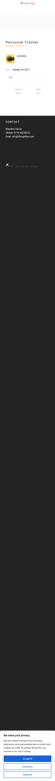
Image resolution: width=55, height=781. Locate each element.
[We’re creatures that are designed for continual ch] (28, 361)
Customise (27, 767)
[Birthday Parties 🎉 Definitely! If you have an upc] (28, 674)
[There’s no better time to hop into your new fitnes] (28, 240)
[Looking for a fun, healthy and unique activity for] (28, 699)
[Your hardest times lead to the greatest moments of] (28, 387)
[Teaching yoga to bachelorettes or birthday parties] (28, 578)
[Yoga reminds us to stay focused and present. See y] (28, 332)
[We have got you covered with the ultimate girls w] (28, 525)
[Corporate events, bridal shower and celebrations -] (28, 644)
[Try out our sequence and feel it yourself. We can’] (28, 432)
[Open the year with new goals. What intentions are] (28, 455)
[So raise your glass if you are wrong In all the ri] (28, 553)
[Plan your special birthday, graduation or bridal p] (28, 612)
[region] (27, 756)
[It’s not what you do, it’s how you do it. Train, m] (28, 410)
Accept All (27, 759)
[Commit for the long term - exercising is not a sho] (28, 208)
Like (10, 77)
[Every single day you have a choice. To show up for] (28, 304)
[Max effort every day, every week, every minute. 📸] (28, 183)
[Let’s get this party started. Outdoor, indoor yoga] (28, 723)
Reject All (27, 774)
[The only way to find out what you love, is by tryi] (28, 485)
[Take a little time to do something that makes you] (28, 274)
